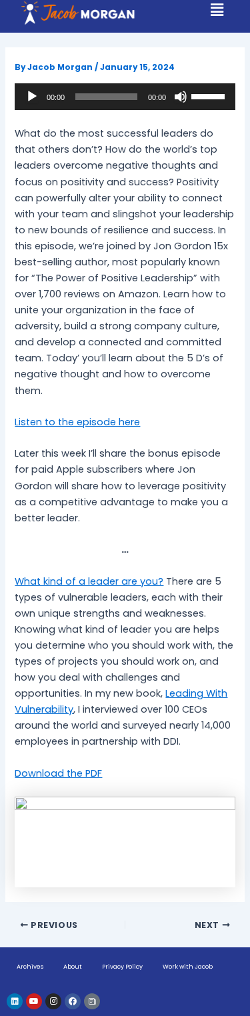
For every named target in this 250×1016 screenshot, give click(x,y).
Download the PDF (58, 773)
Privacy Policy (122, 967)
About (72, 967)
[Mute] (180, 96)
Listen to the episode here (77, 422)
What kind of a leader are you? (89, 581)
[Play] (32, 96)
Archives (30, 967)
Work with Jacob (188, 967)
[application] (125, 96)
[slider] (210, 95)
